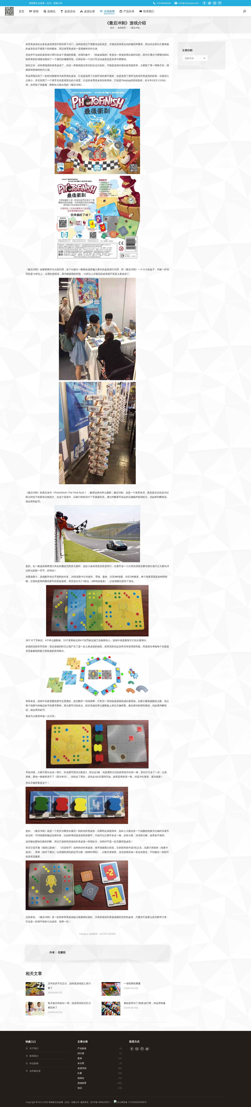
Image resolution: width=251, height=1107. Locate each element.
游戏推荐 (93, 933)
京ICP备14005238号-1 (100, 1102)
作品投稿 (34, 1063)
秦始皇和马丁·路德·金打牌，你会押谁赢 (144, 1003)
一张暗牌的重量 (132, 983)
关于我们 (34, 1048)
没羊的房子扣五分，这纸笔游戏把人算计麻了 (69, 985)
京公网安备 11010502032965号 (132, 1102)
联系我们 (34, 1055)
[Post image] (35, 989)
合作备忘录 (35, 1070)
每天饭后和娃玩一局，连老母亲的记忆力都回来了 (69, 1005)
